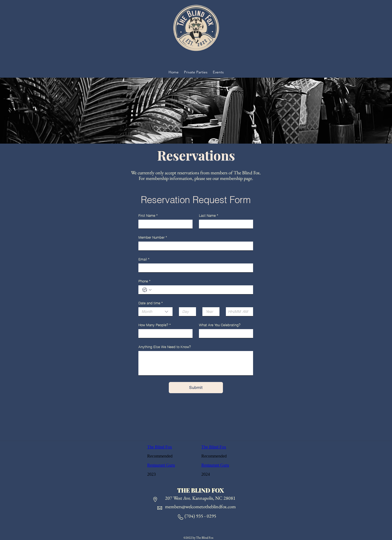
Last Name (208, 215)
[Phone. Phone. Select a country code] (147, 290)
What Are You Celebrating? (220, 325)
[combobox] (155, 311)
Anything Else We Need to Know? (164, 347)
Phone (144, 281)
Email (143, 259)
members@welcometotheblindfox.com (200, 506)
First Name (148, 215)
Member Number (152, 237)
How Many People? (154, 325)
